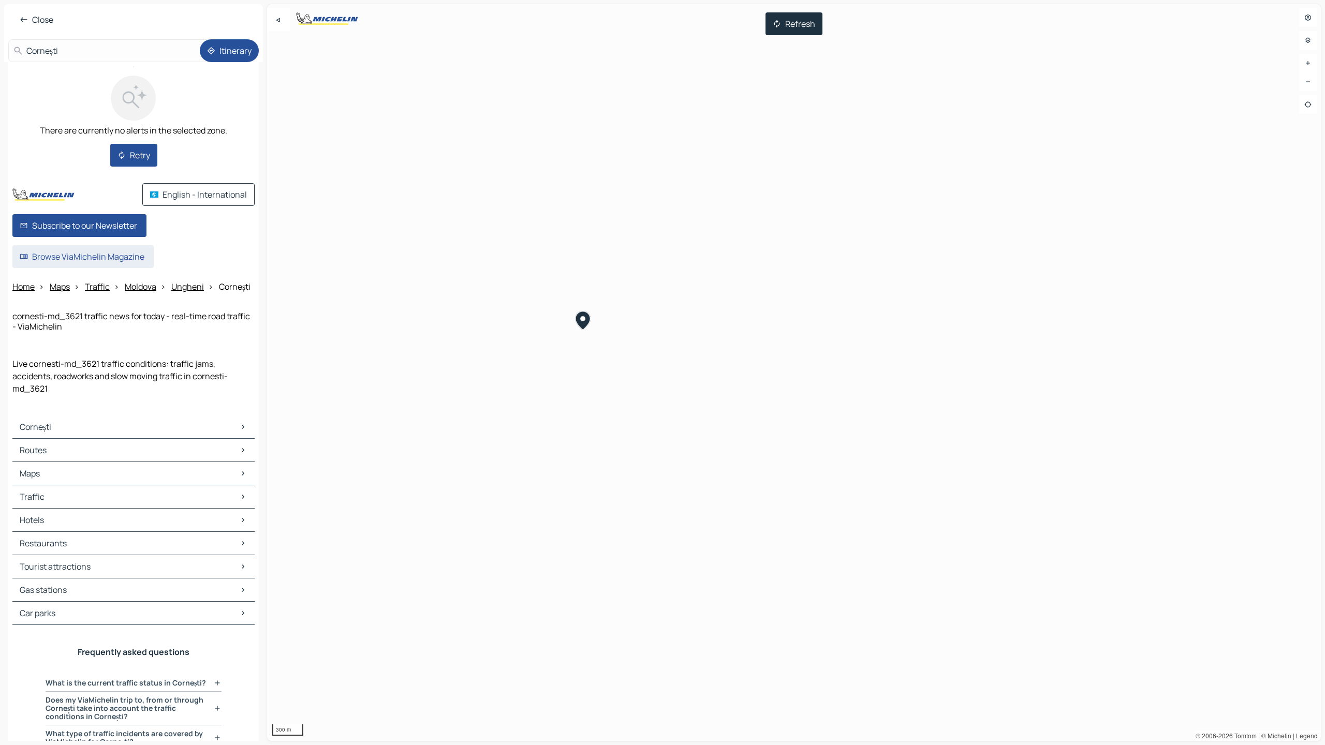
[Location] (1308, 104)
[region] (794, 372)
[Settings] (1308, 40)
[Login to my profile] (1308, 17)
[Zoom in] (1308, 63)
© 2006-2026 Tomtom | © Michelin (1243, 735)
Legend (1307, 735)
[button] (583, 322)
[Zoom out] (1308, 81)
